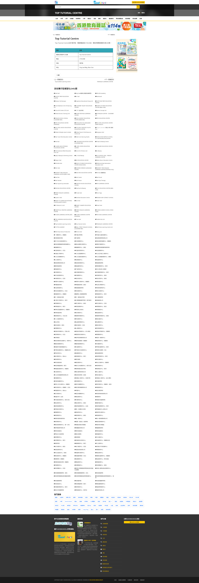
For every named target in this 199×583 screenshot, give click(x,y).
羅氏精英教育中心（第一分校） (62, 424)
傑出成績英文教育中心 (81, 244)
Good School (68, 501)
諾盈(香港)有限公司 (80, 449)
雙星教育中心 (79, 462)
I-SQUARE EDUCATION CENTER (105, 146)
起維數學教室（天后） (81, 456)
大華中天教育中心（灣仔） (61, 300)
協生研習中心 (79, 278)
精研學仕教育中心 (101, 412)
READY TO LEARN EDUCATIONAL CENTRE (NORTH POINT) (63, 201)
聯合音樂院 (78, 434)
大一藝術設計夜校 (59, 297)
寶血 (76, 501)
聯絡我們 (142, 580)
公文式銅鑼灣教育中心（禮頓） (104, 256)
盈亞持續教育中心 (80, 393)
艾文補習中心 (100, 437)
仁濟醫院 (93, 501)
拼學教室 (57, 337)
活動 (95, 18)
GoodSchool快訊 (135, 522)
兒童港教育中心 (100, 250)
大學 (84, 18)
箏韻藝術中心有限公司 (102, 409)
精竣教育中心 (100, 415)
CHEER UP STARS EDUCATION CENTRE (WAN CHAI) (103, 106)
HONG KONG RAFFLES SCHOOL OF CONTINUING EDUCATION (104, 137)
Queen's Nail (58, 197)
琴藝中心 (78, 390)
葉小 (97, 509)
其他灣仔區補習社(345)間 (65, 88)
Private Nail (79, 193)
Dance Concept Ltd (101, 110)
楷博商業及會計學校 (81, 368)
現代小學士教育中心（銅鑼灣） (62, 384)
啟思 (86, 497)
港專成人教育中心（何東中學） (83, 378)
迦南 (68, 509)
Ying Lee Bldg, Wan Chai (86, 67)
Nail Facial (99, 177)
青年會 (104, 501)
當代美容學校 (100, 390)
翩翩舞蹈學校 (100, 428)
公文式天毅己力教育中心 (103, 253)
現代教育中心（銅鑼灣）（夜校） (104, 384)
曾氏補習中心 (100, 359)
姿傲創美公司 (100, 300)
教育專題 (127, 18)
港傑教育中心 (58, 378)
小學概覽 (105, 527)
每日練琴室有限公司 (81, 372)
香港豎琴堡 (78, 480)
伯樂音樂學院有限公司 (102, 238)
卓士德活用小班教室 (101, 269)
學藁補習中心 (100, 309)
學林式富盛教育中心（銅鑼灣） (62, 309)
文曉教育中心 (100, 344)
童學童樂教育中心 (59, 406)
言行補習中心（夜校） (60, 446)
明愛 (96, 497)
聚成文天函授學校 (59, 434)
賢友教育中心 (100, 452)
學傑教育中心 (58, 303)
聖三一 (110, 501)
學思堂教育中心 (79, 306)
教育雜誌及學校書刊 (107, 567)
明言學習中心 (58, 353)
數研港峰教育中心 (59, 344)
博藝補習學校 (58, 284)
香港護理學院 (58, 480)
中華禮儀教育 (87, 522)
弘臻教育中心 (100, 322)
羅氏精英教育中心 (101, 421)
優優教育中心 (58, 247)
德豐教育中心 (58, 328)
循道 (116, 501)
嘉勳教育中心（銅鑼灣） (61, 294)
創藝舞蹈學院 (100, 263)
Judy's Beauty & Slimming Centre (63, 155)
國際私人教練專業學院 (81, 294)
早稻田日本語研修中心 (81, 350)
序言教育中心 (79, 319)
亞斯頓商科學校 (59, 238)
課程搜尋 (105, 542)
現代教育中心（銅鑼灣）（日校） (63, 387)
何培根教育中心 (79, 241)
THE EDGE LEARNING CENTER (104, 214)
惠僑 (56, 497)
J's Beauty (99, 151)
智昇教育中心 (58, 359)
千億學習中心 (79, 269)
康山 (92, 509)
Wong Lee (99, 231)
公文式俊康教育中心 (81, 253)
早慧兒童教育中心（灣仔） (103, 347)
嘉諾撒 (140, 501)
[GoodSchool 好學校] (99, 3)
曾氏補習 (78, 359)
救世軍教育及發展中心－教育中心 (63, 340)
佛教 (91, 497)
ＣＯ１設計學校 (79, 110)
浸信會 (119, 497)
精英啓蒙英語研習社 (60, 418)
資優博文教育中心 (80, 452)
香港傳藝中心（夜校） (102, 465)
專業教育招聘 (105, 564)
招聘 (141, 18)
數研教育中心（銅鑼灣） (103, 340)
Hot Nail (57, 141)
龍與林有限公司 (100, 490)
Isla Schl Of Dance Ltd (81, 151)
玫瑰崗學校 (99, 381)
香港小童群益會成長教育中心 (104, 468)
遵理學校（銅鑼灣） (60, 459)
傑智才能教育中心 (101, 244)
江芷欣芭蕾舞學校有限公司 (61, 375)
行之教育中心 (100, 443)
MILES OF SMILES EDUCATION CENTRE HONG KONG (82, 164)
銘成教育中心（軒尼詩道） (103, 459)
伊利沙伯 (75, 505)
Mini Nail (57, 168)
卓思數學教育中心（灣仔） (103, 272)
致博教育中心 (58, 437)
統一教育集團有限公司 (102, 418)
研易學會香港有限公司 (102, 393)
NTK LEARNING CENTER (103, 183)
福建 (107, 497)
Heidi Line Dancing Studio (82, 137)
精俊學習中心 (79, 412)
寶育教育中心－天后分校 (61, 316)
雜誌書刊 (111, 18)
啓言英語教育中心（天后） (61, 291)
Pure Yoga (99, 193)
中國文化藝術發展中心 (102, 235)
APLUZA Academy (101, 93)
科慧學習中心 (79, 400)
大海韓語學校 (100, 297)
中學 (61, 18)
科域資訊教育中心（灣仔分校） (62, 400)
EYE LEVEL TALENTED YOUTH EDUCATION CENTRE (82, 128)
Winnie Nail (79, 231)
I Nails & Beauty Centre (103, 141)
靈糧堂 (102, 497)
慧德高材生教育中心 (81, 334)
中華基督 (128, 501)
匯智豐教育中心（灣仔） (103, 266)
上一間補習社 (57, 34)
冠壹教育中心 (100, 260)
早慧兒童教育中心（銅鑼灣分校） (63, 350)
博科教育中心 (100, 281)
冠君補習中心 (79, 260)
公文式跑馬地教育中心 (81, 256)
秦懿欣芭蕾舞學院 (101, 400)
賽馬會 (141, 505)
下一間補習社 (111, 34)
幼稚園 (71, 18)
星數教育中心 (79, 353)
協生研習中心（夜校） (102, 278)
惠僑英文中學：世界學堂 (90, 540)
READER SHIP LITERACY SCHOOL (105, 197)
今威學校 (78, 238)
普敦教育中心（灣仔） (81, 356)
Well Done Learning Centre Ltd (105, 227)
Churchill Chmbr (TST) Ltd (62, 110)
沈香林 (61, 497)
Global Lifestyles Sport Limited (63, 132)
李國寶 (56, 509)
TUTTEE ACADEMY (60, 227)
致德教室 (78, 437)
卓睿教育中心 (79, 275)
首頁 (139, 12)
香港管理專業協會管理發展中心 (83, 476)
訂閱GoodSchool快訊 (139, 2)
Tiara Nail (78, 219)
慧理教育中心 (100, 334)
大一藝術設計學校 (80, 297)
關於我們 (136, 580)
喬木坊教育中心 (100, 291)
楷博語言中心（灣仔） (102, 368)
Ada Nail (57, 93)
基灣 (74, 497)
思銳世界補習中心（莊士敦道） (83, 331)
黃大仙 (89, 505)
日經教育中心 (79, 347)
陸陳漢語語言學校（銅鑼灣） (62, 462)
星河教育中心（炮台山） (61, 356)
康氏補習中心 (100, 319)
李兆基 (106, 505)
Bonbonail (99, 96)
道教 (56, 501)
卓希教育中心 (58, 272)
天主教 (62, 505)
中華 (61, 501)
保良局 (113, 497)
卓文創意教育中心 (59, 275)
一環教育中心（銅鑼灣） (61, 235)
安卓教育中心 (79, 312)
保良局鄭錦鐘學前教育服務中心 (62, 244)
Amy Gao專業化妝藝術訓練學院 (83, 93)
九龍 (112, 505)
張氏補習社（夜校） (60, 325)
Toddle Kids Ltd (101, 219)
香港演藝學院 (100, 473)
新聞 (102, 509)
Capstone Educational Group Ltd (84, 101)
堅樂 (79, 509)
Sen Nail (78, 200)
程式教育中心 (58, 403)
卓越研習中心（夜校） (102, 275)
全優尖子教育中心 (59, 253)
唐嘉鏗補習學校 (79, 288)
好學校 (86, 501)
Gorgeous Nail (100, 132)
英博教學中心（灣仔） (60, 440)
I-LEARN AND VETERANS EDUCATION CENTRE (61, 146)
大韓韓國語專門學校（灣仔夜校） (84, 300)
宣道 (99, 501)
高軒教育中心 (79, 487)
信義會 (121, 501)
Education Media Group (96, 580)
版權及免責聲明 (122, 580)
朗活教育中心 (79, 362)
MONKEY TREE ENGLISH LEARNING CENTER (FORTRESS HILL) (104, 168)
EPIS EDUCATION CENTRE (103, 118)
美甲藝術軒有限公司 (60, 428)
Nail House (79, 180)
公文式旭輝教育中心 (60, 256)
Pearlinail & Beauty (81, 188)
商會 (117, 505)
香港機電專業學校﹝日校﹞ (82, 473)
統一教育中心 (79, 418)
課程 (99, 18)
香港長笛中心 (58, 484)
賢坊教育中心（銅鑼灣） (61, 456)
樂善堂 (62, 509)
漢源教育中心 (79, 381)
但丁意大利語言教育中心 (61, 241)
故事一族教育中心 (101, 337)
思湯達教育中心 (100, 328)
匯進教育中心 (58, 269)
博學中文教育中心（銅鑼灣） (83, 281)
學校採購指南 (119, 18)
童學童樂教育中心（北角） (82, 406)
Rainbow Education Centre (83, 197)
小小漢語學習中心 (59, 319)
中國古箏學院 (79, 235)
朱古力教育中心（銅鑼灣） (103, 362)
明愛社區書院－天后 (101, 350)
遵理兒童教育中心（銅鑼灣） (104, 456)
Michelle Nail (58, 163)
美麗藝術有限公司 (80, 428)
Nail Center (79, 177)
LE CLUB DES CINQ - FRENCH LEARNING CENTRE (103, 156)
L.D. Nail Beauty (80, 155)
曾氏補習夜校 (58, 362)
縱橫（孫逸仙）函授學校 (82, 421)
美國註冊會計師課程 (81, 424)
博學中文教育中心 (59, 281)
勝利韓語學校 (58, 266)
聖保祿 (125, 497)
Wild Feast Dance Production (62, 231)
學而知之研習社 (79, 309)
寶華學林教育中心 (80, 316)
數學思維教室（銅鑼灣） (82, 340)
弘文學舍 (57, 322)
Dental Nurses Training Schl (62, 113)
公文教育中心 (58, 260)
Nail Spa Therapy (101, 180)
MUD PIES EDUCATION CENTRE (84, 172)
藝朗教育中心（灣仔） (81, 443)
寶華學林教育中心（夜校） (103, 316)
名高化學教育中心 (101, 284)
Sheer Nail (99, 200)
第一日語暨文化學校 (81, 409)
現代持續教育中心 (80, 384)
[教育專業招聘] (63, 525)
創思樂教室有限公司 (60, 263)
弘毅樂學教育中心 (80, 322)
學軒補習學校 (58, 312)
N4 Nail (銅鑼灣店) (101, 172)
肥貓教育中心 (100, 434)
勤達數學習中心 (79, 266)
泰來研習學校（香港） (81, 375)
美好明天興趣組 (100, 424)
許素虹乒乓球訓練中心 (102, 446)
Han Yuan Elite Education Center (63, 137)
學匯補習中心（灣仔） (60, 306)
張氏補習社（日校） (81, 325)
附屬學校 (82, 505)
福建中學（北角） (59, 396)
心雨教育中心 (79, 328)
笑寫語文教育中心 (59, 409)
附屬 (81, 501)
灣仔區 (81, 63)
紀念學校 (123, 505)
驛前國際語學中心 (101, 484)
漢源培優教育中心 (59, 381)
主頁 (57, 18)
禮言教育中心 (79, 396)
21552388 (82, 59)
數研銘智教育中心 (80, 344)
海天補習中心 (100, 375)
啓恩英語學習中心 (101, 288)
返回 (59, 75)
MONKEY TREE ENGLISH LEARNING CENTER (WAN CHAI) (62, 173)
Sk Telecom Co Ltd (60, 205)
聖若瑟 (68, 505)
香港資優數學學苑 (101, 480)
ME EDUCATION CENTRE (82, 160)
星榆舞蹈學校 (100, 353)
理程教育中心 (100, 387)
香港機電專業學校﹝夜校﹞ (61, 473)
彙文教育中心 (100, 325)
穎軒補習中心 (100, 403)
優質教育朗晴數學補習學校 (103, 247)
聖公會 (131, 497)
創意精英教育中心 (80, 263)
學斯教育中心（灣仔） (102, 306)
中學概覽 (105, 531)
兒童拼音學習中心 (80, 250)
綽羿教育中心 (58, 421)
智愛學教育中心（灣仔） (103, 356)
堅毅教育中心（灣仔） (102, 294)
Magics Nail (58, 160)
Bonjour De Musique (60, 101)
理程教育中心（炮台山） (61, 390)
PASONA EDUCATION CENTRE (62, 188)
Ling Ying (85, 509)
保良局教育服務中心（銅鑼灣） (104, 241)
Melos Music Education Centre (104, 160)
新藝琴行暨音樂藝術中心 (61, 347)
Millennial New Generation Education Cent (103, 164)
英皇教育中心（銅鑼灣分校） (104, 440)
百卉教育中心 (58, 393)
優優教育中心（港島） (81, 247)
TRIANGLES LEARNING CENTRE (105, 81)
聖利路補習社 (100, 431)
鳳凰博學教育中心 (101, 487)
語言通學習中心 (59, 449)
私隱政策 (130, 580)
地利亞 (56, 505)
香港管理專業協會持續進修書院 (62, 476)
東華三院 (68, 497)
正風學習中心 (58, 372)
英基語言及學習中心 (81, 440)
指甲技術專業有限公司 (81, 337)
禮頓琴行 (99, 396)
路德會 (100, 505)
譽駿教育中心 (100, 449)
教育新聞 (108, 509)
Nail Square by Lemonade (62, 183)
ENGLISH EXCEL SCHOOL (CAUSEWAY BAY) (61, 118)
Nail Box (57, 177)
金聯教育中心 (79, 459)
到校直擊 (134, 18)
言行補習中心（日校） (81, 446)
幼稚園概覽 (105, 523)
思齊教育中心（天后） (60, 334)
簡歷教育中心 (58, 412)
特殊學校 (78, 18)
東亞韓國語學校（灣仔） (61, 365)
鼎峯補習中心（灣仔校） (82, 490)
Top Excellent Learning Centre (63, 81)
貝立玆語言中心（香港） (61, 452)
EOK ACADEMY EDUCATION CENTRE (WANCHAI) (82, 118)
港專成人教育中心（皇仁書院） (104, 378)
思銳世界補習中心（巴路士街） (62, 331)
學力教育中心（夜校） (81, 303)
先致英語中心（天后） (60, 250)
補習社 (143, 12)
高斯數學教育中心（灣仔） (61, 487)
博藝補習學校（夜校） (81, 284)
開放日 (89, 18)
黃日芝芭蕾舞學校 (59, 490)
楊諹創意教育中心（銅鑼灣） (62, 368)
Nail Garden (58, 180)
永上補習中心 (100, 372)
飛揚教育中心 (58, 465)
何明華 (73, 509)
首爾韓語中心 (79, 465)
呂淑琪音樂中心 (59, 288)
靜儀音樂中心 (100, 462)
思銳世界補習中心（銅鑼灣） (104, 331)
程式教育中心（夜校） (81, 403)
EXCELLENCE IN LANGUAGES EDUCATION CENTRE (82, 123)
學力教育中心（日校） (102, 303)
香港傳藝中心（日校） (60, 468)
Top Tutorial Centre (67, 38)
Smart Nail (99, 205)
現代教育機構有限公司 (81, 387)
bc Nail (78, 96)
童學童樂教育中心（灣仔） (103, 406)
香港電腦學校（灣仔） (81, 484)
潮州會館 (80, 497)
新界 (129, 505)
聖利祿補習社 (58, 431)
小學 (66, 18)
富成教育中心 (100, 312)
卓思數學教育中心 (80, 272)
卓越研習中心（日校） (60, 278)
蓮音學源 (57, 443)
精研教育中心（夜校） (81, 415)
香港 (95, 505)
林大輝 (137, 497)
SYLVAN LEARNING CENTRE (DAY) (63, 214)
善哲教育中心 (79, 291)
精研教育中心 (58, 415)
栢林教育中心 (100, 365)
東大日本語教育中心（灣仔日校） (84, 365)
